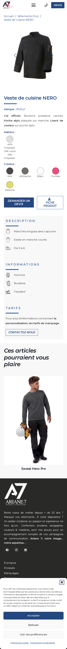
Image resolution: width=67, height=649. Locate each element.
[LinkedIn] (25, 550)
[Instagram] (16, 550)
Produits (9, 568)
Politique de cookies (19, 643)
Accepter (33, 615)
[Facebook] (7, 550)
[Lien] (46, 5)
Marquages (11, 573)
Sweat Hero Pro (33, 469)
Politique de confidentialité (42, 643)
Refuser (33, 625)
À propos (10, 562)
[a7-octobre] (8, 5)
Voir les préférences (33, 634)
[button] (62, 582)
